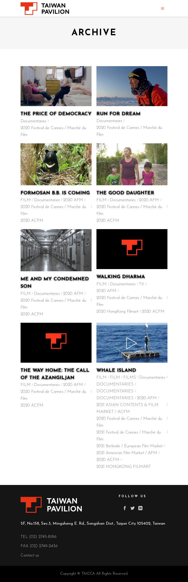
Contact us (30, 555)
